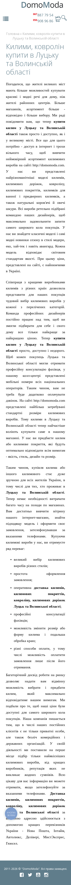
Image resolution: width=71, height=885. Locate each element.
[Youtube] (38, 874)
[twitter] (30, 874)
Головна (12, 34)
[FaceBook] (22, 874)
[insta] (46, 874)
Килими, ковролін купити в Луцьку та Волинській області (38, 36)
